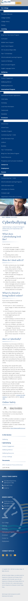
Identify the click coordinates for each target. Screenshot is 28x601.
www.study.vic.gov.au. (18, 583)
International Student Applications (10, 95)
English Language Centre (8, 68)
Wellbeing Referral (6, 82)
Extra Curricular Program (8, 64)
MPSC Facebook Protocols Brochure (12, 465)
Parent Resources (6, 157)
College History (5, 21)
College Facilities (5, 18)
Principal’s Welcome (6, 14)
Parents (3, 172)
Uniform (3, 142)
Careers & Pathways (6, 61)
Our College (4, 8)
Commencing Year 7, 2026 (8, 135)
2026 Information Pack (7, 138)
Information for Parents (7, 189)
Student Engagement (7, 78)
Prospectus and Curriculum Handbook (12, 161)
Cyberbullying (6, 443)
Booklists (3, 146)
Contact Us (4, 164)
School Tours (4, 127)
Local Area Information (7, 106)
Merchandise (10, 596)
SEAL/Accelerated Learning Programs (11, 57)
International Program (8, 89)
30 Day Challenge (7, 456)
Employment (5, 168)
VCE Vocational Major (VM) (8, 50)
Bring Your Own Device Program (10, 35)
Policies (3, 25)
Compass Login (5, 193)
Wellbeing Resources (7, 85)
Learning (4, 29)
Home (3, 217)
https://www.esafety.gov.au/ (17, 428)
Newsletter (4, 114)
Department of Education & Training (11, 196)
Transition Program (6, 131)
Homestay (4, 103)
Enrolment (4, 117)
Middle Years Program (7, 42)
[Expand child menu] (2, 11)
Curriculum (4, 38)
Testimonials (4, 110)
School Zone (4, 124)
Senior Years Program (7, 46)
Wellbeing (4, 72)
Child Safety (4, 99)
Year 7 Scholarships (6, 53)
